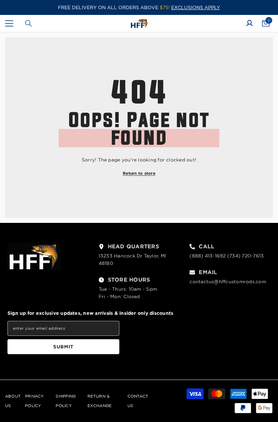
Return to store (139, 173)
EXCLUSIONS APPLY (195, 7)
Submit (63, 346)
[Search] (28, 23)
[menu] (9, 23)
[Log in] (249, 23)
